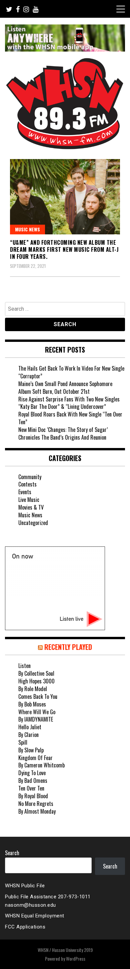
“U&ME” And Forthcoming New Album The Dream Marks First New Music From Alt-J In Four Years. (64, 249)
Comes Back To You (37, 696)
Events (24, 492)
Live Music (28, 500)
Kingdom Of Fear (35, 758)
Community (29, 477)
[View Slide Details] (65, 38)
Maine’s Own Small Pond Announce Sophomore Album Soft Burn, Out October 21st (65, 387)
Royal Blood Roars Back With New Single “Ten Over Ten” (70, 418)
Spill (22, 742)
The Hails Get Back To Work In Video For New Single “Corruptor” (71, 372)
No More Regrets (35, 804)
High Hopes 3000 (36, 681)
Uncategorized (33, 523)
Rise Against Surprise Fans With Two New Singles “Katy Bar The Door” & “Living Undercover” (69, 403)
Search (12, 853)
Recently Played (68, 647)
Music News (27, 229)
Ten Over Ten (31, 788)
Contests (27, 484)
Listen (24, 666)
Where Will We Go (36, 712)
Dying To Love (32, 773)
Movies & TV (31, 507)
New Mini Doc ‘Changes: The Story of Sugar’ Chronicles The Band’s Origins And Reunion (63, 433)
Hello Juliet (29, 727)
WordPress (75, 958)
